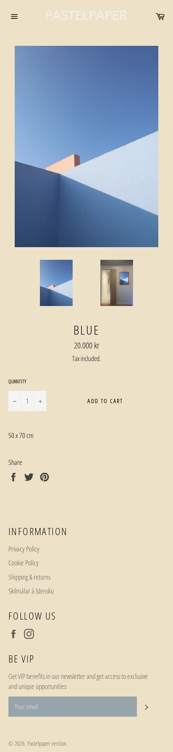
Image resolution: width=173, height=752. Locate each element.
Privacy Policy (23, 549)
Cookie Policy (23, 562)
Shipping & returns (29, 577)
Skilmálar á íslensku (31, 591)
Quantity (17, 381)
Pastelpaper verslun (46, 743)
